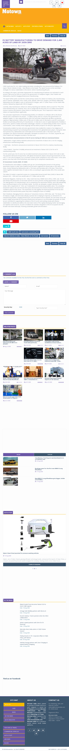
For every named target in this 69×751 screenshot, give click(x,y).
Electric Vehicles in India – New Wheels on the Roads (21, 236)
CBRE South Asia (13, 232)
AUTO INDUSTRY (49, 26)
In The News (8, 600)
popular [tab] (50, 454)
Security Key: (8, 307)
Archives (7, 739)
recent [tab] (18, 454)
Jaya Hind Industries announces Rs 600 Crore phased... (10, 343)
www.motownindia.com (34, 719)
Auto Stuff (26, 26)
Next (47, 35)
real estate (44, 236)
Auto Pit (8, 704)
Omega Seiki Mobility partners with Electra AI (33, 611)
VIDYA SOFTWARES (62, 749)
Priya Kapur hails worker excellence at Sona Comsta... (53, 342)
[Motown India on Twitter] (56, 2)
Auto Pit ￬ (18, 26)
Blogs (19, 31)
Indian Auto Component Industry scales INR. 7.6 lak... (53, 360)
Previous (55, 35)
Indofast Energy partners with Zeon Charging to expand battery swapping (34, 643)
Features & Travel (37, 26)
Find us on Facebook (11, 678)
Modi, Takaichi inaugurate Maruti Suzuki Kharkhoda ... (11, 379)
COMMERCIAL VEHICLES (9, 31)
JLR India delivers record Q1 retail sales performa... (32, 342)
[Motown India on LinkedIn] (59, 5)
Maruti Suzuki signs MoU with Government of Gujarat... (12, 397)
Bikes (14, 712)
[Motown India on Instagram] (54, 5)
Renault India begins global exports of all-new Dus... (53, 379)
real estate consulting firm (30, 232)
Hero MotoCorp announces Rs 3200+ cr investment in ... (33, 379)
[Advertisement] (35, 18)
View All (62, 35)
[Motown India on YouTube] (62, 2)
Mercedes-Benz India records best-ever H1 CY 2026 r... (33, 360)
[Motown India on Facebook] (51, 2)
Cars (13, 708)
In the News (10, 26)
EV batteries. (55, 236)
